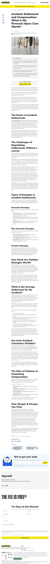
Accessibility (23, 550)
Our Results (16, 2)
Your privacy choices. (18, 558)
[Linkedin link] (5, 558)
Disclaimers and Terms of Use (24, 563)
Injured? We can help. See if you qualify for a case (24, 6)
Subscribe (45, 462)
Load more (3, 485)
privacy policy (22, 534)
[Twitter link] (5, 554)
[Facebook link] (5, 555)
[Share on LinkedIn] (3, 20)
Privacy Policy (26, 465)
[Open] (35, 2)
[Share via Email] (3, 23)
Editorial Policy (31, 550)
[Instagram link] (5, 557)
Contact (32, 2)
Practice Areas (24, 2)
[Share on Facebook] (3, 15)
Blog (15, 9)
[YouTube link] (5, 556)
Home (12, 9)
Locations (19, 2)
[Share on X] (3, 18)
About (29, 2)
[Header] (6, 2)
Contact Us (29, 547)
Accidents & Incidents (20, 9)
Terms (14, 534)
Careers (26, 547)
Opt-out (27, 550)
